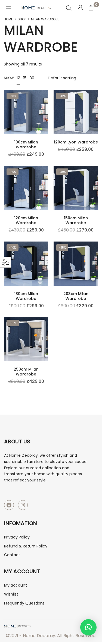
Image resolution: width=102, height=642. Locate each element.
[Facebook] (9, 505)
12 (18, 77)
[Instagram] (23, 505)
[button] (88, 627)
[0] (91, 7)
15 (24, 78)
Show (9, 78)
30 (32, 78)
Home (8, 19)
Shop (22, 19)
